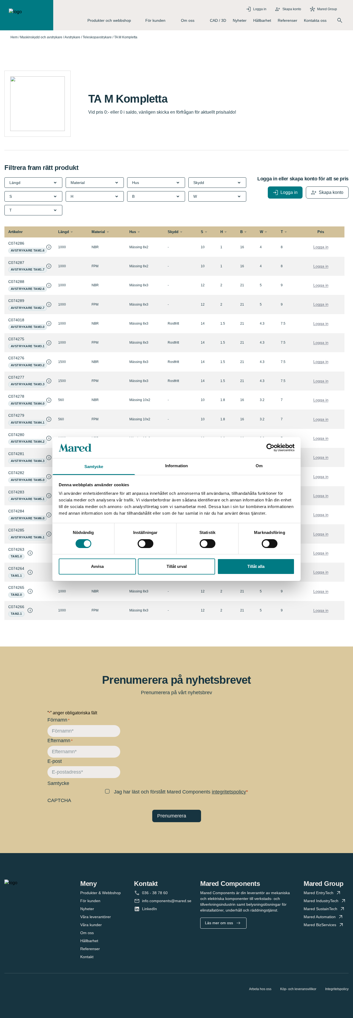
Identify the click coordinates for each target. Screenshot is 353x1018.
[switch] (145, 543)
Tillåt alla (255, 566)
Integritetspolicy (337, 989)
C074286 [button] (16, 243)
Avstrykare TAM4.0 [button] (27, 403)
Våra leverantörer (95, 917)
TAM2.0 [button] (16, 594)
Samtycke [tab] (93, 466)
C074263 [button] (16, 549)
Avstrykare (72, 37)
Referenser (287, 20)
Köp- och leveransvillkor (298, 989)
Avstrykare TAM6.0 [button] (27, 518)
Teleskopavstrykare (97, 37)
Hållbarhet (262, 20)
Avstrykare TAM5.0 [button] (27, 480)
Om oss (87, 933)
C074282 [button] (16, 473)
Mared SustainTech (320, 909)
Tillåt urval (177, 566)
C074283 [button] (16, 492)
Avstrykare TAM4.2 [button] (27, 441)
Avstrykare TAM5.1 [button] (27, 499)
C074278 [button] (16, 396)
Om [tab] (259, 465)
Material (98, 232)
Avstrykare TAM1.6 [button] (27, 250)
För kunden (90, 901)
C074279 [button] (16, 415)
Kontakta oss (315, 20)
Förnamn (58, 720)
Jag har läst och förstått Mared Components (180, 792)
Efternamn (60, 740)
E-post (54, 761)
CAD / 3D (218, 20)
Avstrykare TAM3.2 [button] (27, 365)
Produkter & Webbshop (100, 893)
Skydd (173, 232)
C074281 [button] (16, 453)
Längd (63, 232)
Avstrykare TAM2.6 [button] (27, 288)
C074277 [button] (16, 377)
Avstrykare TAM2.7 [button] (27, 307)
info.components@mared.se (166, 901)
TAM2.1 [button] (16, 613)
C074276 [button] (16, 358)
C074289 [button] (16, 300)
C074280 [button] (16, 434)
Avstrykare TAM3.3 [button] (27, 384)
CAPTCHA (59, 800)
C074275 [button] (16, 339)
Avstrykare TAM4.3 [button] (27, 461)
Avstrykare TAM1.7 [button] (27, 269)
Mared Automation (320, 917)
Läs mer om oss (219, 923)
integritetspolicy (229, 792)
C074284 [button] (16, 511)
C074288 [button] (16, 281)
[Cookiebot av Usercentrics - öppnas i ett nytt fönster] (270, 447)
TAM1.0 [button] (16, 556)
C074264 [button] (16, 568)
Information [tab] (176, 465)
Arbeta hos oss (260, 989)
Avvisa (97, 566)
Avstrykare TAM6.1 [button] (27, 537)
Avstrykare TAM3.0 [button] (27, 326)
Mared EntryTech (318, 893)
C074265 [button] (16, 587)
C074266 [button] (16, 607)
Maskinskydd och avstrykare (41, 37)
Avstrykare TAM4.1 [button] (27, 422)
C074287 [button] (16, 262)
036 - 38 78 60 (155, 893)
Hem (14, 37)
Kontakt (86, 957)
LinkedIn (149, 909)
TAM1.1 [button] (16, 575)
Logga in (320, 247)
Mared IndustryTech (321, 901)
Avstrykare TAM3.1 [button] (27, 346)
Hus (132, 232)
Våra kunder (91, 925)
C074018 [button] (16, 320)
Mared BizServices (320, 925)
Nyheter (240, 20)
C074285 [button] (16, 530)
